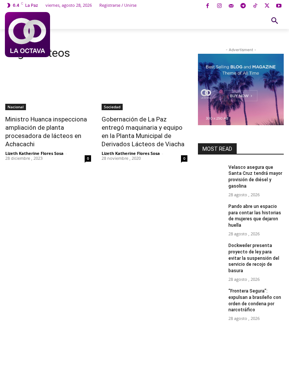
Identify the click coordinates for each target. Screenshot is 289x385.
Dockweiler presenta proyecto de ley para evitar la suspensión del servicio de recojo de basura (253, 258)
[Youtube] (279, 6)
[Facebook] (207, 6)
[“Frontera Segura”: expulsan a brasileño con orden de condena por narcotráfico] (211, 297)
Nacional (16, 106)
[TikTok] (255, 6)
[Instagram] (219, 6)
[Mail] (231, 6)
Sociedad (112, 106)
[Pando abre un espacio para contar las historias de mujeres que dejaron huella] (211, 212)
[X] (267, 6)
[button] (275, 21)
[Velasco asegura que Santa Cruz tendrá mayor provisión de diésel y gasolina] (211, 173)
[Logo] (27, 34)
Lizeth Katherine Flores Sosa (34, 153)
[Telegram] (243, 6)
